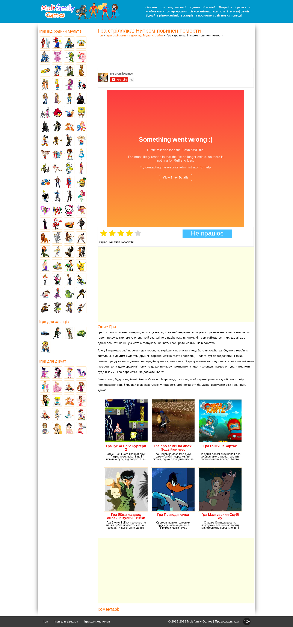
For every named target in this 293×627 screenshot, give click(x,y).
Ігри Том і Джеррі (57, 238)
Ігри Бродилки (69, 387)
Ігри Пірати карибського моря (69, 196)
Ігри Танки (81, 333)
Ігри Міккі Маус (45, 140)
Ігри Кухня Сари (81, 414)
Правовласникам (227, 621)
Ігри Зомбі (69, 333)
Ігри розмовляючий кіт (57, 307)
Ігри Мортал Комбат (57, 196)
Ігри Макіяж (69, 428)
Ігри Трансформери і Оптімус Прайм (69, 307)
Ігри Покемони (81, 266)
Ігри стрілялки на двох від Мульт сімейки (134, 35)
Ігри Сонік (57, 70)
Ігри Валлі (45, 307)
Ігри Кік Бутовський (69, 154)
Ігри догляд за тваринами (69, 126)
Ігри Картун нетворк (45, 196)
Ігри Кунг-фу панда (69, 252)
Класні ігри (57, 126)
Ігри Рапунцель (57, 98)
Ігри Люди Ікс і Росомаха (81, 293)
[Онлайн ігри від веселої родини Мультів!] (80, 19)
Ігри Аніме (81, 238)
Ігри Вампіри (45, 224)
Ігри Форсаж (69, 224)
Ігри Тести (45, 428)
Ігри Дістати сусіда (81, 307)
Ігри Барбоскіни (45, 154)
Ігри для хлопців (54, 322)
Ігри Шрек (45, 168)
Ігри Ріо (45, 182)
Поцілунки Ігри (57, 428)
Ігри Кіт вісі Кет (45, 293)
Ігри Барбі (57, 387)
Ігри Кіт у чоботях (81, 252)
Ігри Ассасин (81, 224)
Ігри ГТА (81, 98)
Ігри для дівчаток (66, 621)
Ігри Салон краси (45, 112)
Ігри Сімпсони (57, 84)
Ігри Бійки (45, 347)
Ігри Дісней (81, 154)
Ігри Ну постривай (57, 279)
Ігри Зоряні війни (81, 84)
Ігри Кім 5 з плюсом (45, 252)
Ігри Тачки (45, 70)
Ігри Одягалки (45, 387)
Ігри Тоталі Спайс (45, 210)
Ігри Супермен (69, 182)
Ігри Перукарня (81, 387)
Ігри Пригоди (45, 414)
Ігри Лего (69, 43)
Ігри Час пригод (57, 266)
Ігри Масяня (81, 140)
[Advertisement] (176, 48)
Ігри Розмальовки (57, 400)
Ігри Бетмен (45, 126)
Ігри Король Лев (45, 238)
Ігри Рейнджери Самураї (57, 210)
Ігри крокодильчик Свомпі (69, 293)
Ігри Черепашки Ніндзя (69, 57)
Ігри (100, 35)
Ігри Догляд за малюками (45, 400)
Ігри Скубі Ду (81, 70)
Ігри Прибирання (57, 414)
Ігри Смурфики (69, 168)
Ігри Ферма (81, 43)
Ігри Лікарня (69, 414)
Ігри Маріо (57, 43)
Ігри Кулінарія (81, 400)
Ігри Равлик (69, 112)
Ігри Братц (45, 98)
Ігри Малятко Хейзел (69, 373)
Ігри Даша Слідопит (81, 210)
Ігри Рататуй (69, 279)
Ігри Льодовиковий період (69, 238)
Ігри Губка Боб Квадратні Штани (81, 112)
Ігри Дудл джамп (81, 182)
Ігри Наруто (45, 84)
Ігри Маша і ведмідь (69, 84)
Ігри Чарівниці (57, 293)
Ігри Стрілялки (57, 333)
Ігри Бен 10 (69, 70)
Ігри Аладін (81, 168)
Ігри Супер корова (57, 168)
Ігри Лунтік (57, 57)
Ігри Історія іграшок (69, 266)
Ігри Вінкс (45, 373)
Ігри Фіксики (81, 126)
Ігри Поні (81, 373)
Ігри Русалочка (81, 196)
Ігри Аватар (45, 57)
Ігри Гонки (45, 333)
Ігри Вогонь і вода (45, 43)
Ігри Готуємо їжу (81, 428)
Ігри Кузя (81, 279)
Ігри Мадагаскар (57, 140)
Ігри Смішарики (81, 57)
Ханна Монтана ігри (45, 279)
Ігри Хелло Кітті (69, 210)
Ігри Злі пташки (57, 112)
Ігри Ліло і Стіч (57, 154)
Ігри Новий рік (57, 224)
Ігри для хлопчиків (97, 621)
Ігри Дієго (69, 98)
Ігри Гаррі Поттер (57, 182)
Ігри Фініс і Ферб (45, 266)
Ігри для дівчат (52, 361)
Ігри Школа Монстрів (57, 373)
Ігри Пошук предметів (69, 140)
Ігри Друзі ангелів (57, 252)
